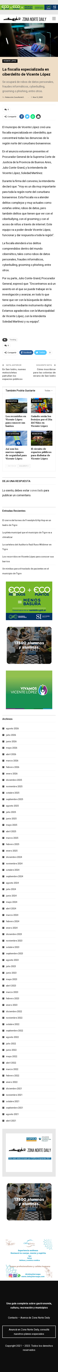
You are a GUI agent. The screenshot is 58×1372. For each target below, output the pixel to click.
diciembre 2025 (14, 780)
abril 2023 (11, 985)
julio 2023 (11, 966)
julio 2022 (11, 1043)
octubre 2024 (12, 870)
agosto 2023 (12, 960)
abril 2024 (11, 908)
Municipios (12, 401)
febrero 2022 (12, 1075)
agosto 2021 (12, 1114)
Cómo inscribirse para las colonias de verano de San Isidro (44, 372)
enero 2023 (11, 1005)
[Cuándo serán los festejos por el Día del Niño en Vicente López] (42, 405)
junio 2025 (11, 818)
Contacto (13, 1317)
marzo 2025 (12, 838)
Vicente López (9, 61)
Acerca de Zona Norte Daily (35, 1317)
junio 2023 (11, 973)
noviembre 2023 (14, 940)
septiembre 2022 (14, 1030)
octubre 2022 (12, 1024)
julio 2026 (11, 735)
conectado (36, 490)
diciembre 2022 (14, 1011)
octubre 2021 (12, 1101)
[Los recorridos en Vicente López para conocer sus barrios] (16, 405)
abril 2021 (11, 1120)
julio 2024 (11, 889)
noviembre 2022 (14, 1018)
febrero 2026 (12, 767)
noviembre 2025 (14, 786)
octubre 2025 (12, 793)
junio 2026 (11, 741)
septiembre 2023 (14, 953)
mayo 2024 (11, 902)
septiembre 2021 (14, 1108)
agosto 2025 (12, 806)
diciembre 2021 (14, 1088)
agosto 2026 (12, 728)
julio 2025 (11, 812)
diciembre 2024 (14, 857)
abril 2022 (11, 1063)
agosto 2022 (12, 1037)
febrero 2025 (12, 844)
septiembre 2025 (14, 799)
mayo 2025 (11, 825)
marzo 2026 (12, 760)
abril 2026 (11, 754)
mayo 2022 (11, 1056)
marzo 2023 (12, 992)
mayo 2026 (11, 748)
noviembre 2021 (14, 1095)
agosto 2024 (12, 883)
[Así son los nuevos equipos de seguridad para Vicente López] (16, 438)
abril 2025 (11, 831)
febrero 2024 (12, 921)
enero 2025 (11, 851)
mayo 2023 (11, 979)
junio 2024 (11, 895)
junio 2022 (11, 1050)
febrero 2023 (12, 998)
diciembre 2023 (14, 934)
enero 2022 (11, 1082)
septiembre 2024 (14, 876)
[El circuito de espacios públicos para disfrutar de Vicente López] (42, 438)
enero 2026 (11, 773)
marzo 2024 (12, 915)
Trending (13, 340)
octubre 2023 (12, 947)
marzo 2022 (12, 1069)
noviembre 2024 (14, 863)
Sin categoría (13, 434)
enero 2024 (11, 928)
